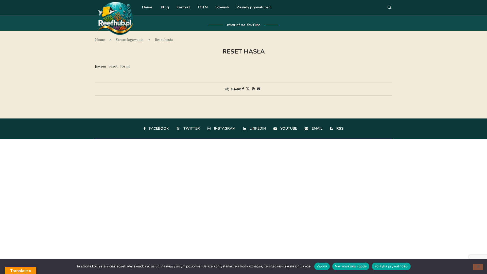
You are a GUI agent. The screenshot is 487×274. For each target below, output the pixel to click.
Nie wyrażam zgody (351, 266)
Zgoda (322, 266)
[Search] (389, 7)
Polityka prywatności (391, 266)
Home (147, 7)
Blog (164, 7)
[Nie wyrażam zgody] (478, 267)
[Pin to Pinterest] (253, 89)
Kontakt (183, 7)
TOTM (203, 7)
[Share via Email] (258, 89)
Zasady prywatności (254, 7)
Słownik (222, 7)
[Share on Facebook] (243, 89)
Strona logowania (129, 40)
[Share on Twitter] (248, 89)
